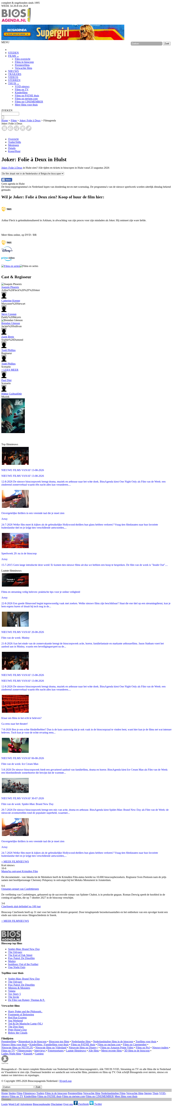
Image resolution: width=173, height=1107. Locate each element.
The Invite (13, 997)
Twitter (98, 1104)
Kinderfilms (21, 92)
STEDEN (13, 52)
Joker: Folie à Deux (30, 120)
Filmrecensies (24, 1050)
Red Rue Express (17, 1017)
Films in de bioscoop (56, 1093)
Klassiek (28, 1053)
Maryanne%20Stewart (13, 302)
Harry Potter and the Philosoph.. (25, 1011)
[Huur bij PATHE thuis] (6, 211)
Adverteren (26, 1104)
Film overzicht (22, 59)
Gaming (39, 1053)
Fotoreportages (56, 1050)
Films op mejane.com (26, 98)
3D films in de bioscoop (137, 1050)
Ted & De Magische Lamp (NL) (25, 1023)
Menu (4, 1090)
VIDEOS (13, 77)
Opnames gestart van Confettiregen (20, 888)
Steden (12, 1093)
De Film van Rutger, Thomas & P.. (26, 1000)
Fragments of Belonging (21, 1014)
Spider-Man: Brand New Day (24, 949)
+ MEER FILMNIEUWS (15, 861)
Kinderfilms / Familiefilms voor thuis (49, 1044)
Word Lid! (14, 1104)
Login (4, 1104)
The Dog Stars (16, 1026)
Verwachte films (23, 68)
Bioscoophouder (41, 1104)
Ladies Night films (11, 1053)
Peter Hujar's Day (17, 1029)
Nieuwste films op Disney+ (83, 1047)
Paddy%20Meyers (11, 316)
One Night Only (17, 967)
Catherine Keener (10, 300)
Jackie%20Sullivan (11, 325)
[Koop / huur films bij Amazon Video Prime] (8, 260)
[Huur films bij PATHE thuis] (6, 245)
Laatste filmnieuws (76, 1050)
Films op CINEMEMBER (29, 101)
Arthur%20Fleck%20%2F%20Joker (20, 289)
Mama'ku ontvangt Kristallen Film (19, 871)
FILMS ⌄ (13, 55)
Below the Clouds (17, 1032)
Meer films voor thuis (26, 104)
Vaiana (11, 990)
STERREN (14, 80)
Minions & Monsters (19, 987)
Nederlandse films (81, 1041)
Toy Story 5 (14, 993)
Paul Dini (6, 380)
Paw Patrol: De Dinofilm (21, 958)
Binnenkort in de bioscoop (32, 1041)
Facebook (83, 1104)
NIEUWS (13, 71)
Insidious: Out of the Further (23, 964)
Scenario (8, 365)
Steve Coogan (8, 314)
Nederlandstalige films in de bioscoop (113, 1041)
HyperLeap (65, 1081)
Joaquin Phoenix (10, 287)
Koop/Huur (14, 151)
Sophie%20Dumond (12, 338)
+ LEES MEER (9, 369)
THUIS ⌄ (13, 83)
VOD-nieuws (22, 86)
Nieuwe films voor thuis (14, 1044)
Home (4, 120)
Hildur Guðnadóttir (11, 393)
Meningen (13, 145)
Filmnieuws (29, 1093)
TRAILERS (14, 74)
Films (14, 120)
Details (12, 148)
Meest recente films (111, 1050)
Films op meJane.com (109, 1044)
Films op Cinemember (135, 1044)
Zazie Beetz (7, 336)
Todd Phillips (8, 350)
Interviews (39, 1050)
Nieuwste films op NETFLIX (17, 1047)
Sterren (148, 1093)
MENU (5, 42)
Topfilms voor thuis (145, 1041)
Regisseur (8, 352)
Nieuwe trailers (160, 1047)
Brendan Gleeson (10, 323)
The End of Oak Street (20, 955)
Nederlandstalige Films (113, 1093)
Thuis (155, 1093)
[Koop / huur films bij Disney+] (7, 251)
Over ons (68, 1104)
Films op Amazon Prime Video (116, 1047)
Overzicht (13, 139)
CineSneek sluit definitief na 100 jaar (21, 906)
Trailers (40, 1093)
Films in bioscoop (24, 62)
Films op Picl (143, 1047)
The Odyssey (15, 952)
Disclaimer (57, 1104)
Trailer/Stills (14, 142)
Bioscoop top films (59, 1041)
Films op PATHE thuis (27, 95)
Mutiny (12, 961)
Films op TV (22, 89)
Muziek (11, 395)
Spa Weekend (15, 1020)
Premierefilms (22, 65)
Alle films (93, 1050)
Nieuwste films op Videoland (50, 1047)
